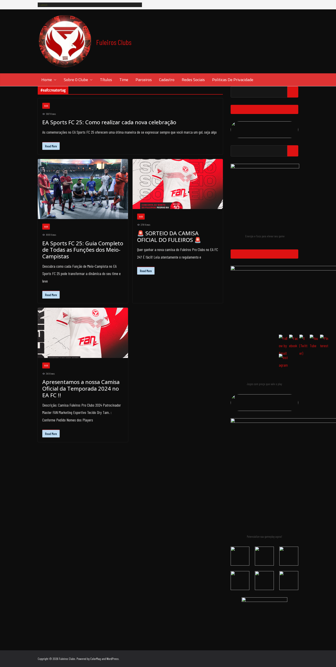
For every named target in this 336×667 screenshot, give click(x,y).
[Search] (292, 91)
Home (46, 79)
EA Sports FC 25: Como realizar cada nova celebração (109, 122)
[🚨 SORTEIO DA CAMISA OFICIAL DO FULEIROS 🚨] (178, 184)
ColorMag (95, 659)
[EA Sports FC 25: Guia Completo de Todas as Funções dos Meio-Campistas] (83, 189)
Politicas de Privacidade (232, 79)
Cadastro (166, 79)
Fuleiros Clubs (113, 42)
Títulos (106, 79)
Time (123, 79)
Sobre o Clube (76, 79)
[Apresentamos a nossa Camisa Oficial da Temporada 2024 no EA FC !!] (83, 333)
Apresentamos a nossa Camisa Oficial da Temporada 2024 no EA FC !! (81, 388)
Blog (46, 105)
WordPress (113, 659)
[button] (54, 80)
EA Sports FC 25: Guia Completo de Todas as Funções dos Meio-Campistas (82, 249)
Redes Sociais (193, 79)
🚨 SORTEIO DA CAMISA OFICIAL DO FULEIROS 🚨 (169, 236)
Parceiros (144, 79)
